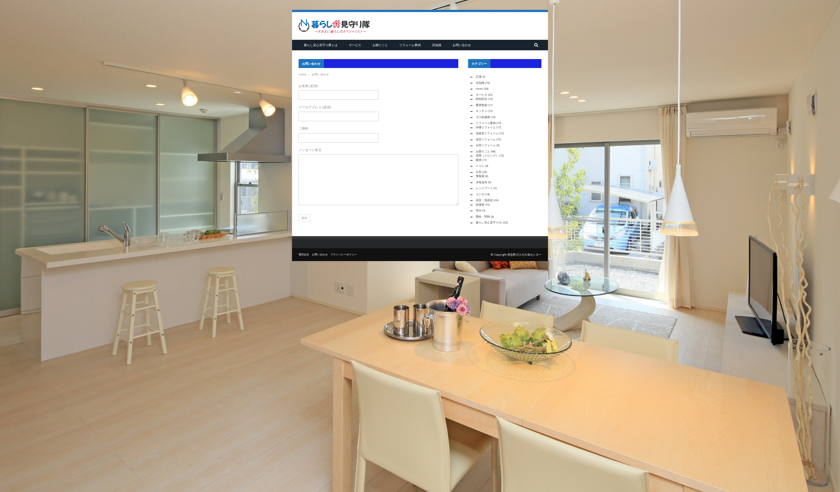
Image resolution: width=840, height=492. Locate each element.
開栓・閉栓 (483, 216)
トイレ (480, 166)
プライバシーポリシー (344, 254)
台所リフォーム (486, 145)
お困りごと (380, 45)
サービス (355, 45)
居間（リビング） (487, 155)
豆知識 (436, 45)
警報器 (480, 176)
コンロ (480, 194)
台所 (478, 172)
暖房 (478, 160)
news (479, 89)
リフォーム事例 (410, 45)
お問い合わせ (462, 45)
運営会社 (304, 254)
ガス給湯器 (483, 117)
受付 (478, 210)
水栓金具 (481, 182)
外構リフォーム (486, 127)
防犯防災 (481, 99)
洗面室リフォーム (487, 133)
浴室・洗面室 (484, 200)
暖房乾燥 (481, 105)
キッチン (481, 111)
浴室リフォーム (486, 139)
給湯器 (480, 204)
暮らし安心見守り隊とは (321, 45)
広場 (478, 77)
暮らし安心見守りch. (489, 222)
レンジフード (484, 188)
